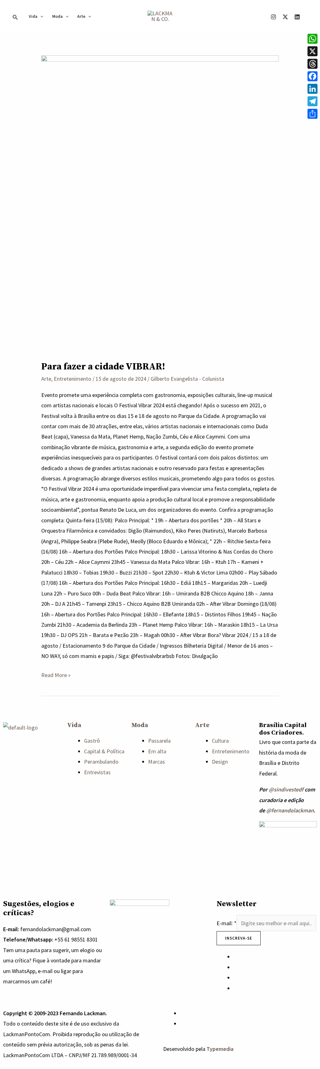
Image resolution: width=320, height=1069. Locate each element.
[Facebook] (312, 76)
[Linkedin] (297, 17)
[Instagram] (273, 17)
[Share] (312, 114)
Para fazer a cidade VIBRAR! (103, 367)
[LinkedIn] (312, 89)
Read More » (56, 674)
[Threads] (312, 64)
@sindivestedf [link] (286, 789)
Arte (81, 16)
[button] (15, 16)
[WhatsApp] (182, 1013)
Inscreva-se (238, 938)
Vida (33, 16)
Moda (57, 16)
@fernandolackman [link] (290, 810)
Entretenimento (72, 378)
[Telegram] (312, 101)
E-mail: (227, 923)
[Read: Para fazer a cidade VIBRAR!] (160, 203)
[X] (285, 17)
